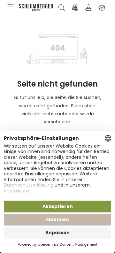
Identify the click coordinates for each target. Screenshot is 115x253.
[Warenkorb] (102, 7)
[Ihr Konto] (88, 7)
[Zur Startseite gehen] (36, 7)
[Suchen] (61, 7)
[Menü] (11, 7)
